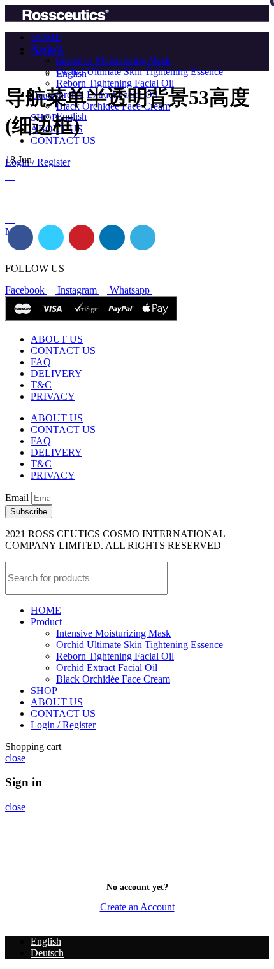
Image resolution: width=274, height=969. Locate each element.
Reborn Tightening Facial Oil (115, 83)
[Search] (252, 578)
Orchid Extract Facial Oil (106, 667)
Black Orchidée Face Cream (113, 679)
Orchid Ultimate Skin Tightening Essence (139, 71)
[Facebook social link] (20, 237)
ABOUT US (57, 339)
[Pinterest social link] (81, 237)
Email (18, 497)
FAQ (41, 362)
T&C (41, 384)
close (15, 758)
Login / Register (63, 724)
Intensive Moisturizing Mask (113, 60)
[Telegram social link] (142, 237)
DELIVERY (56, 373)
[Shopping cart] (10, 176)
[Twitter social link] (51, 237)
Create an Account (137, 907)
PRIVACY (53, 396)
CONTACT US (63, 350)
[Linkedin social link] (112, 237)
